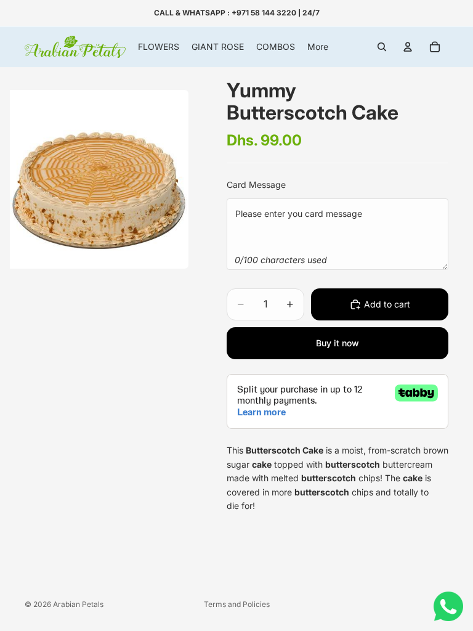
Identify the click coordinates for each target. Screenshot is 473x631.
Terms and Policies (237, 604)
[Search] (381, 46)
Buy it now (337, 343)
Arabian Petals (78, 604)
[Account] (407, 46)
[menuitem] (317, 47)
